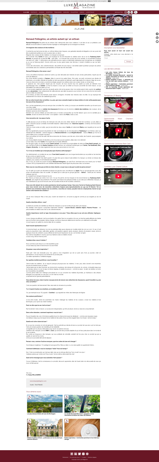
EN (129, 12)
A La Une (26, 12)
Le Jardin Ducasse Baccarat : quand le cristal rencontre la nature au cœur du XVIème (79, 414)
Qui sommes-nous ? (75, 457)
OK (109, 1)
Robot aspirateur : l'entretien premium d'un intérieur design (119, 84)
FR (125, 12)
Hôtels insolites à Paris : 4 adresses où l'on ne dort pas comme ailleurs (119, 80)
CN (132, 12)
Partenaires (65, 457)
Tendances (57, 12)
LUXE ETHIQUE (90, 12)
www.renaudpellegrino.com (38, 381)
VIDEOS (82, 12)
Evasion (41, 12)
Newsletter (119, 12)
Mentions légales (92, 457)
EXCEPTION (49, 12)
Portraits (34, 12)
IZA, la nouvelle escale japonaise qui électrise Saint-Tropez (119, 87)
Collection (74, 12)
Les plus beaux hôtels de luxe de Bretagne (41, 414)
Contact (84, 457)
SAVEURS (66, 12)
